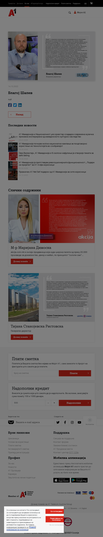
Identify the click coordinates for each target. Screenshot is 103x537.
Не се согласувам (56, 525)
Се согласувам (56, 511)
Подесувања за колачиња (56, 519)
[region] (34, 519)
